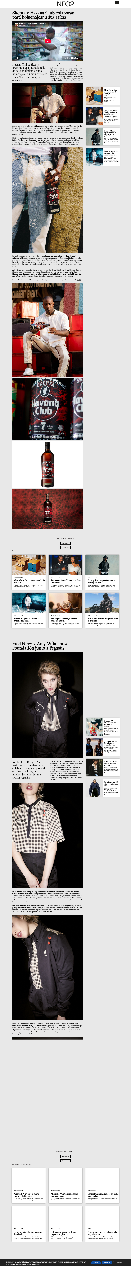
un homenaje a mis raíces (36, 128)
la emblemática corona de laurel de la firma (29, 1028)
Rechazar (107, 1263)
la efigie (69, 262)
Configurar (119, 1263)
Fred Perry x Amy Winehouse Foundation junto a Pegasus (40, 646)
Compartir (65, 543)
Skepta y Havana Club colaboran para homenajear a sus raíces (43, 15)
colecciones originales (36, 896)
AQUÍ (79, 280)
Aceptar (96, 1263)
